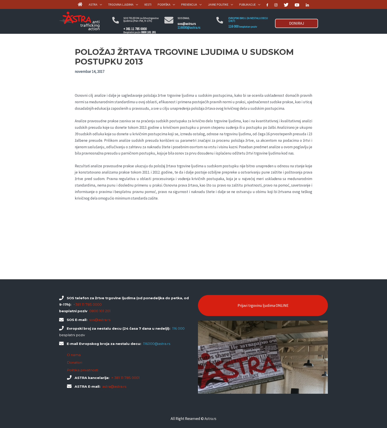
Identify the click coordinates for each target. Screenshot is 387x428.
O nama (74, 355)
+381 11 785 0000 (87, 304)
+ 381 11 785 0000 (135, 29)
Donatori (74, 362)
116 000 (233, 26)
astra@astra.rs (114, 386)
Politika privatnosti (82, 370)
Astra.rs (210, 418)
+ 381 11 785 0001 (125, 378)
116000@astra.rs (189, 27)
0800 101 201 (148, 32)
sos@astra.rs (187, 24)
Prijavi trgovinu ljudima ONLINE (263, 305)
